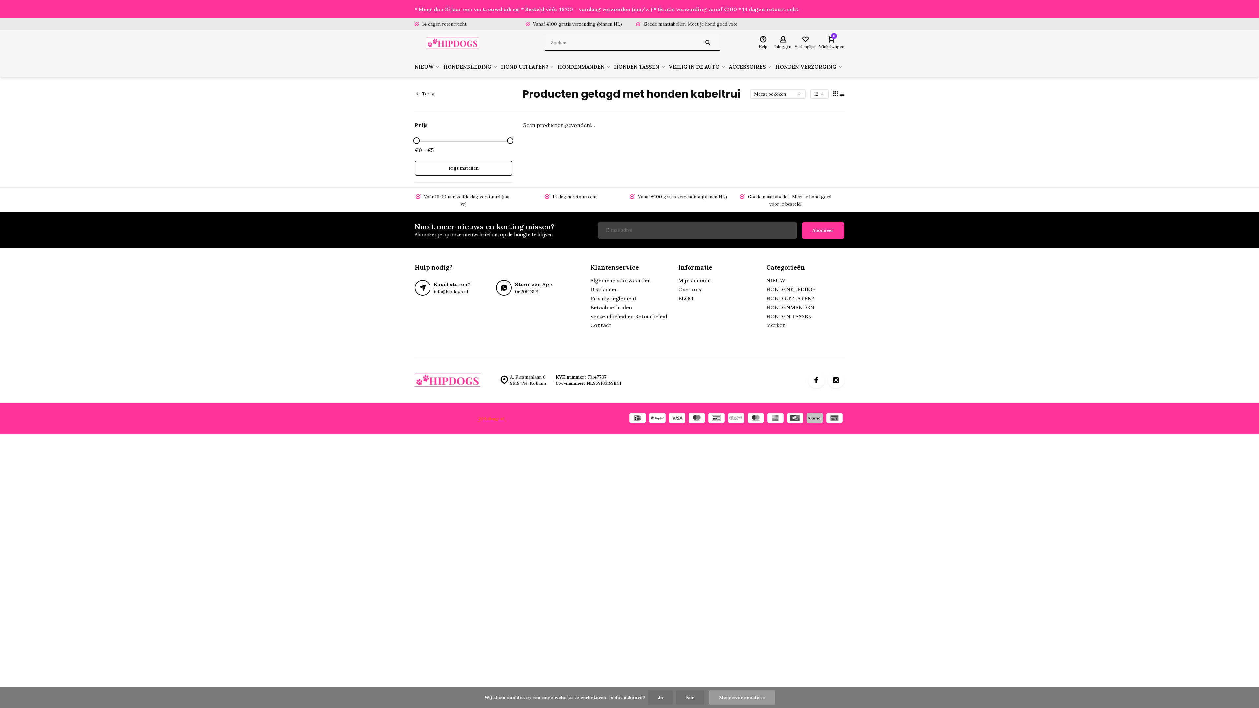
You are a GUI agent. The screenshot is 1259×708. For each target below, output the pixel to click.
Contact (600, 325)
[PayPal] (657, 418)
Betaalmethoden (611, 307)
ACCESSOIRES (747, 66)
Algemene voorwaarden (620, 280)
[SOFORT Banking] (736, 418)
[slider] (416, 140)
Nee (690, 697)
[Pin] (834, 418)
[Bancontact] (716, 418)
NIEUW (424, 66)
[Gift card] (795, 418)
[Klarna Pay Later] (815, 418)
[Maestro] (697, 418)
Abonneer (823, 230)
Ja (660, 697)
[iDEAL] (638, 418)
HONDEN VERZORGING (806, 66)
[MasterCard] (756, 418)
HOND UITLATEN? (524, 66)
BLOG (685, 298)
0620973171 (527, 292)
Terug (428, 94)
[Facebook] (816, 380)
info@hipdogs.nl (451, 292)
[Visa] (677, 418)
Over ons (689, 289)
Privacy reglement (613, 298)
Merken (776, 325)
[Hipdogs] (454, 43)
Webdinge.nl (491, 419)
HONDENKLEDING (467, 66)
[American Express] (775, 418)
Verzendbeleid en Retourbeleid (628, 316)
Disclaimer (603, 289)
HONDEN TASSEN (636, 66)
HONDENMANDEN (581, 66)
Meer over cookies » (742, 697)
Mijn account (694, 280)
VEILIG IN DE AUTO (694, 66)
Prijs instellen (464, 168)
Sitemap (516, 419)
